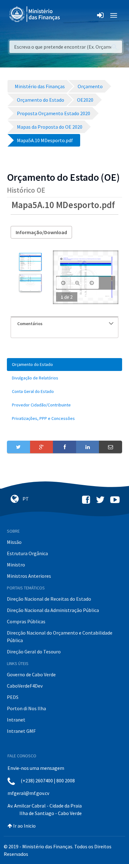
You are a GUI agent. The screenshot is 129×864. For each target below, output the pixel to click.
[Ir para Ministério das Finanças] (35, 14)
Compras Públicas (26, 621)
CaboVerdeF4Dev (25, 686)
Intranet (16, 719)
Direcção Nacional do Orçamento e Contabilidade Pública (59, 636)
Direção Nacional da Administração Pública (53, 610)
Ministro (16, 564)
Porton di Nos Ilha (26, 708)
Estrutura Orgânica (27, 553)
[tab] (64, 323)
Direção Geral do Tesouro (34, 651)
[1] (30, 261)
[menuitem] (64, 364)
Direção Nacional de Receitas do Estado (49, 599)
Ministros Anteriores (29, 576)
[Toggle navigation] (70, 15)
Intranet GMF (21, 731)
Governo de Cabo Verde (31, 674)
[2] (30, 282)
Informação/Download (41, 232)
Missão (14, 542)
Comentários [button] (30, 323)
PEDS (12, 697)
